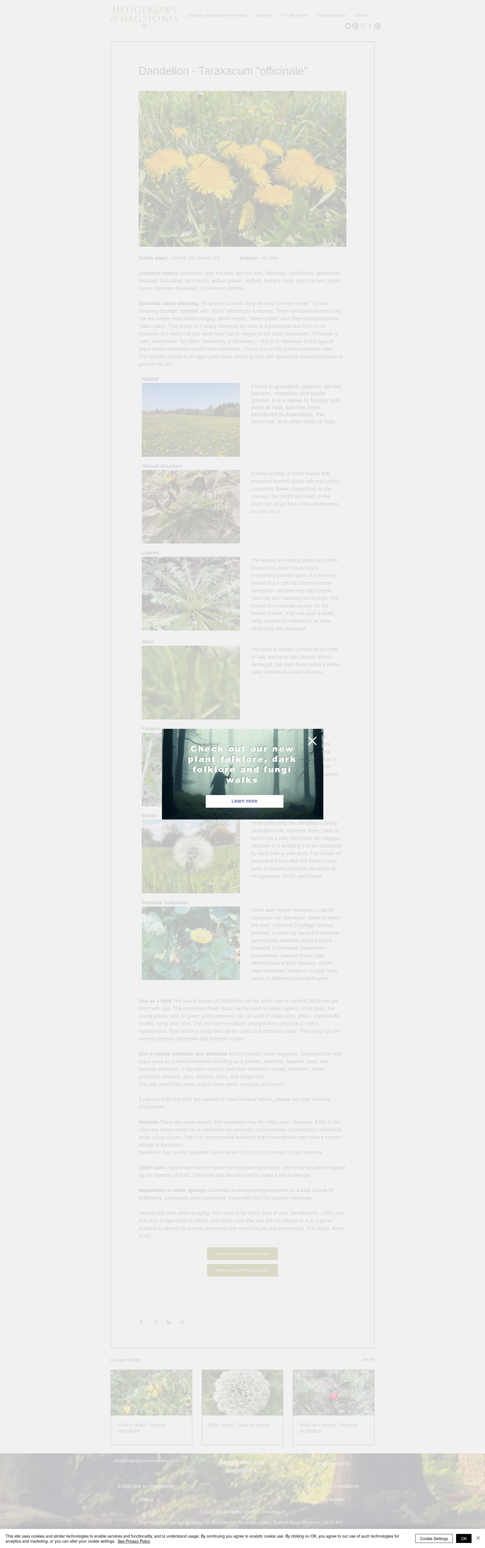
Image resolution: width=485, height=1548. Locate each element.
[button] (312, 741)
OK (464, 1538)
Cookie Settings (434, 1538)
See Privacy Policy (134, 1541)
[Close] (478, 1538)
